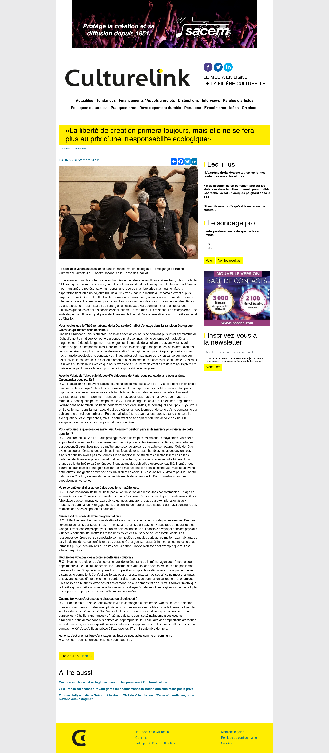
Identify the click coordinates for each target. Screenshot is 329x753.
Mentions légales (232, 732)
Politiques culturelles (89, 108)
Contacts (141, 737)
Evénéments (215, 108)
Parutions (192, 108)
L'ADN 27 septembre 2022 (79, 160)
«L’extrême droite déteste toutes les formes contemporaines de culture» (235, 174)
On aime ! (250, 108)
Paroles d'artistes (238, 100)
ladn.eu (87, 656)
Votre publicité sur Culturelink (155, 743)
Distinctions (188, 100)
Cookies (226, 743)
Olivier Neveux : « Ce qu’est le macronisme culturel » (234, 208)
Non (210, 248)
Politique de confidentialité (239, 737)
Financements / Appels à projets (147, 100)
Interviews (211, 100)
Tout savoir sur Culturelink (152, 732)
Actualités (84, 100)
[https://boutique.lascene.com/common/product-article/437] (237, 298)
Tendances (106, 100)
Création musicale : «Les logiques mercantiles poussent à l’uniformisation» (113, 682)
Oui (210, 244)
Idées (234, 108)
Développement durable (160, 108)
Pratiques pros (123, 108)
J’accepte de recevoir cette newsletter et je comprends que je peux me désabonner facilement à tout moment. (235, 359)
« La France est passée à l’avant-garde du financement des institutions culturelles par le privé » (127, 689)
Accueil (66, 149)
